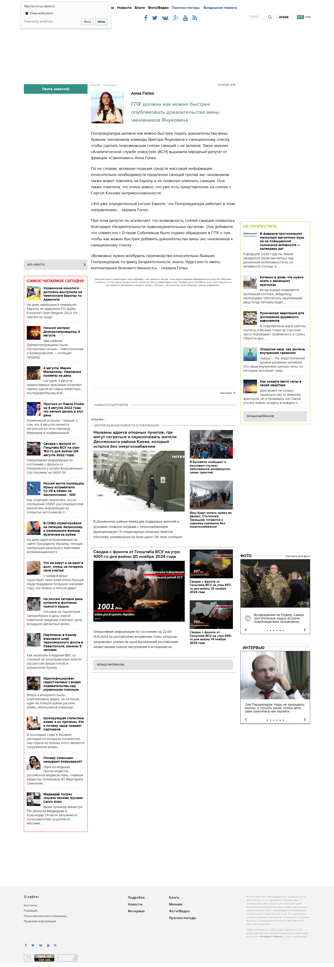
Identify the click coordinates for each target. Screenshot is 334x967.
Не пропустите (260, 226)
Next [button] (305, 629)
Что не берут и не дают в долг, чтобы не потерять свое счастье (63, 566)
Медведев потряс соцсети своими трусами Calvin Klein (63, 798)
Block (87, 22)
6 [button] (283, 630)
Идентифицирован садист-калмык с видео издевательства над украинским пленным (62, 684)
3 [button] (273, 630)
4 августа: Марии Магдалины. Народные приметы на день (62, 371)
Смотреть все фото (297, 556)
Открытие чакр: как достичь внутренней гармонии (282, 351)
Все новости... (37, 264)
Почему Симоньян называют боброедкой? (62, 760)
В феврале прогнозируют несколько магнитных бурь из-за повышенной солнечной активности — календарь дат (282, 241)
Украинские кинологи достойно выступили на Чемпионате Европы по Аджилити (62, 293)
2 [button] (270, 630)
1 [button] (267, 630)
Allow (101, 22)
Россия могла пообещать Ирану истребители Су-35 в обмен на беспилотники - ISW (63, 489)
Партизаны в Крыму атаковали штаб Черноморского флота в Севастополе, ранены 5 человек (63, 642)
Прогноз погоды (185, 8)
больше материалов (110, 664)
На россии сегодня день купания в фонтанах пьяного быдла (63, 602)
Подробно (136, 897)
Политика (109, 85)
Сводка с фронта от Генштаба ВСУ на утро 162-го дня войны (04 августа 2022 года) (61, 449)
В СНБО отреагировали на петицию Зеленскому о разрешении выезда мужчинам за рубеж (62, 528)
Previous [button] (246, 629)
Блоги (140, 8)
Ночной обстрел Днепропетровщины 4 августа (61, 331)
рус (300, 17)
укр (308, 17)
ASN (223, 279)
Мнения (95, 85)
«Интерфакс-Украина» (271, 937)
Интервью (253, 647)
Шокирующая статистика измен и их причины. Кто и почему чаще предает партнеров (63, 723)
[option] (275, 596)
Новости (124, 8)
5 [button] (280, 630)
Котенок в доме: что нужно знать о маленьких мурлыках (282, 281)
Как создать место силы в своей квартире (281, 383)
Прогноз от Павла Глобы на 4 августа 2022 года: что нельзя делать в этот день (63, 409)
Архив (284, 17)
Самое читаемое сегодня (55, 281)
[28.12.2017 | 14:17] (275, 583)
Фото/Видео (158, 8)
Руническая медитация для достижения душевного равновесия (282, 316)
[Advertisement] (167, 50)
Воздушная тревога (220, 8)
